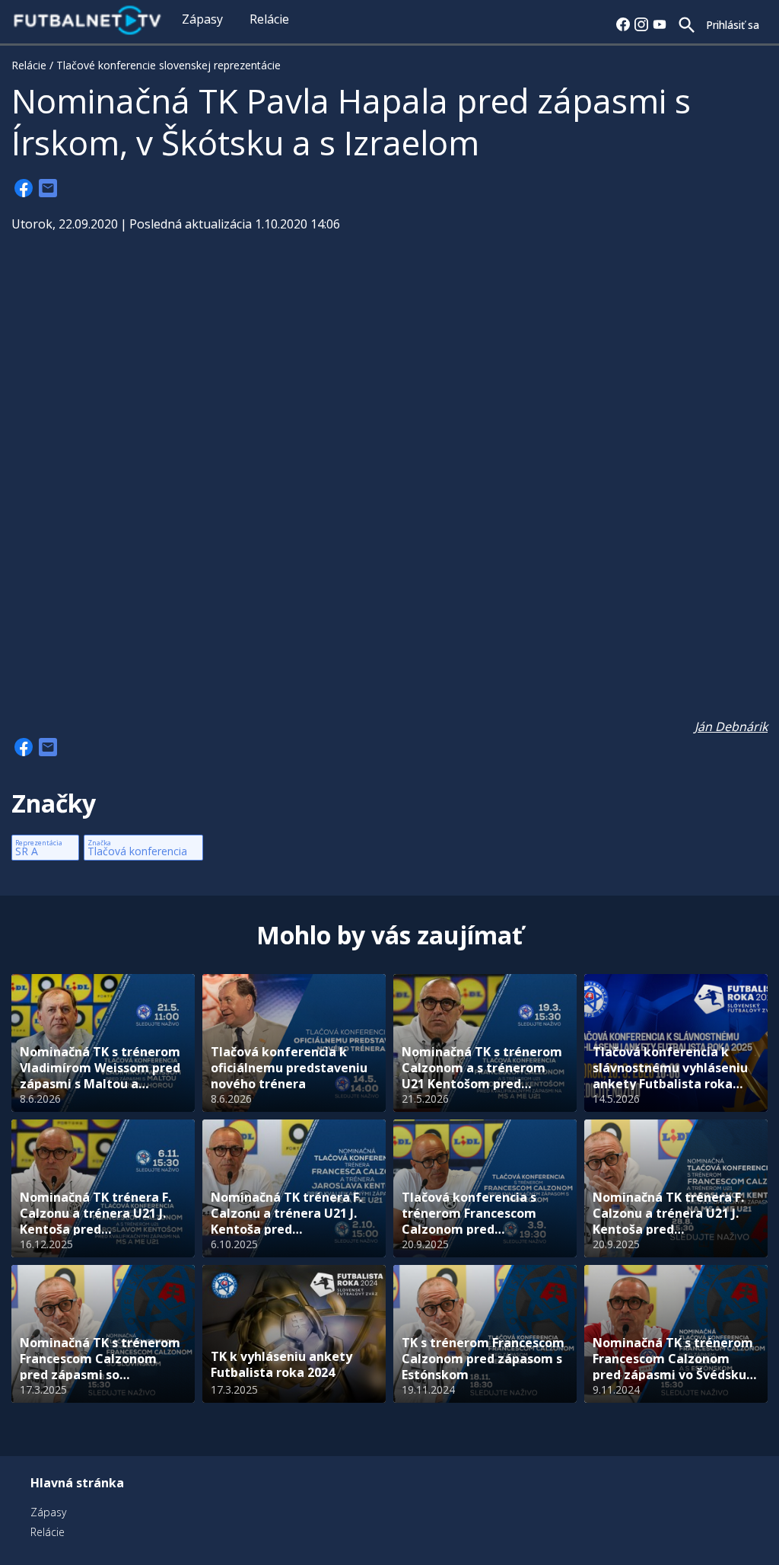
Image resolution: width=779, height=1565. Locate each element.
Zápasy (202, 19)
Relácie (269, 19)
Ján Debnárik (731, 726)
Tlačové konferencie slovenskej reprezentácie (168, 65)
